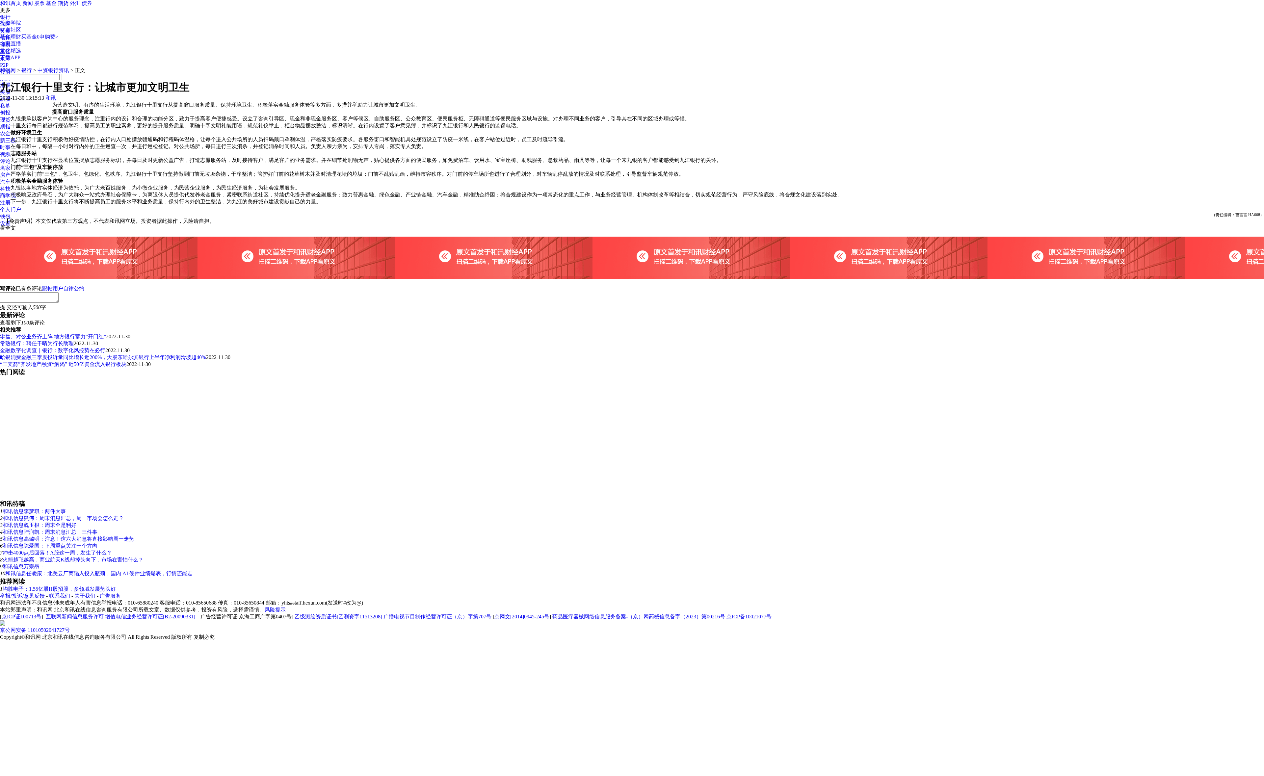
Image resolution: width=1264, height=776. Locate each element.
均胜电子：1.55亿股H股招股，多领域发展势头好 (59, 589)
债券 (87, 3)
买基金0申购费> (39, 36)
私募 (5, 106)
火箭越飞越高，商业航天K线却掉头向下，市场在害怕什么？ (73, 559)
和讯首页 (10, 3)
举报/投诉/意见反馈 (22, 596)
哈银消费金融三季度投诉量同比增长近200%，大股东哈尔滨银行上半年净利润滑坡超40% (103, 357)
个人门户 (10, 209)
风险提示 (275, 609)
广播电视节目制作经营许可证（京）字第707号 (437, 616)
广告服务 (110, 596)
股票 (39, 3)
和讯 (50, 98)
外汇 (75, 3)
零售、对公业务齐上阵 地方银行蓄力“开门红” (53, 336)
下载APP (10, 57)
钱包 (5, 216)
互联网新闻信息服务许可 (75, 616)
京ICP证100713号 (21, 616)
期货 (63, 3)
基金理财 (10, 36)
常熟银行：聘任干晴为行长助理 (37, 343)
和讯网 (8, 70)
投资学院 (10, 23)
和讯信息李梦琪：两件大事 (34, 511)
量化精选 (10, 50)
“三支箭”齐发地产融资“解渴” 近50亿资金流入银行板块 (63, 364)
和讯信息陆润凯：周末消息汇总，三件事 (50, 532)
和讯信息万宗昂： (24, 566)
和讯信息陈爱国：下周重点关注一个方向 (50, 546)
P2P (4, 65)
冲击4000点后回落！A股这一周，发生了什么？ (57, 553)
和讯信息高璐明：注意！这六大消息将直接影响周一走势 (68, 539)
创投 (5, 113)
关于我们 (84, 596)
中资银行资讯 (53, 70)
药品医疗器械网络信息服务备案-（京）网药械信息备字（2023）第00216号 (638, 616)
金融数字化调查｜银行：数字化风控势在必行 (52, 350)
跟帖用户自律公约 (63, 288)
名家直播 (10, 43)
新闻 (27, 3)
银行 (5, 17)
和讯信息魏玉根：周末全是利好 (39, 525)
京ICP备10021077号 (749, 616)
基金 (51, 3)
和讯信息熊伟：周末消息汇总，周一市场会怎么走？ (63, 518)
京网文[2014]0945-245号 (521, 616)
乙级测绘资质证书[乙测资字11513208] (338, 616)
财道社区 (10, 30)
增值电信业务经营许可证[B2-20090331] (150, 616)
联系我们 (59, 596)
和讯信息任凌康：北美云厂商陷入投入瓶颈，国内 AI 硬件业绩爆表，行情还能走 (99, 573)
